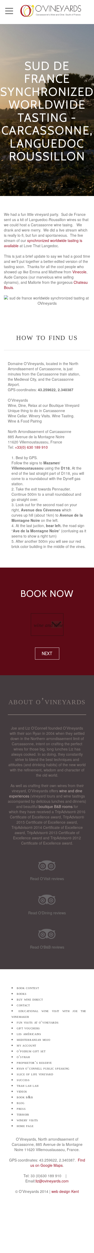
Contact (23, 1005)
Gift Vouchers (28, 1028)
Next (47, 653)
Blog (21, 1103)
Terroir (23, 1114)
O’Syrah (23, 1057)
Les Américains (29, 1034)
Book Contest (28, 988)
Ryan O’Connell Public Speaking (43, 1068)
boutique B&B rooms (56, 806)
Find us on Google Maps (57, 1162)
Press (21, 1109)
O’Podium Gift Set (31, 1051)
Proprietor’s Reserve (34, 1063)
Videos (22, 1091)
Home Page (25, 1126)
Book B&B (25, 1097)
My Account (26, 1045)
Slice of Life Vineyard (35, 1074)
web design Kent (65, 1191)
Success (23, 1080)
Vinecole (79, 271)
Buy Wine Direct (30, 999)
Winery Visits (27, 1120)
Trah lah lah (27, 1086)
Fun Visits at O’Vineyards (38, 1022)
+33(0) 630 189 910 (31, 447)
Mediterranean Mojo (33, 1040)
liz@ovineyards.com (52, 1180)
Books (22, 994)
